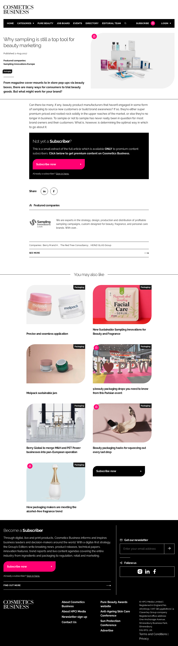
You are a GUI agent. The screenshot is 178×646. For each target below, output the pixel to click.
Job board (63, 23)
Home (10, 23)
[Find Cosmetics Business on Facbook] (154, 572)
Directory (92, 23)
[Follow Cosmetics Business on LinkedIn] (147, 572)
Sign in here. (62, 173)
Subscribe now (46, 164)
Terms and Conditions (153, 634)
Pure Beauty (45, 23)
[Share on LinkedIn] (44, 191)
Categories (24, 23)
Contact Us (69, 622)
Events (77, 23)
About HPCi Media (74, 611)
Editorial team (111, 23)
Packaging (7, 71)
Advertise (106, 630)
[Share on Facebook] (54, 191)
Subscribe (142, 23)
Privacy (144, 638)
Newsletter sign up (74, 616)
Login (164, 23)
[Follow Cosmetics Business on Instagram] (140, 572)
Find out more (12, 585)
